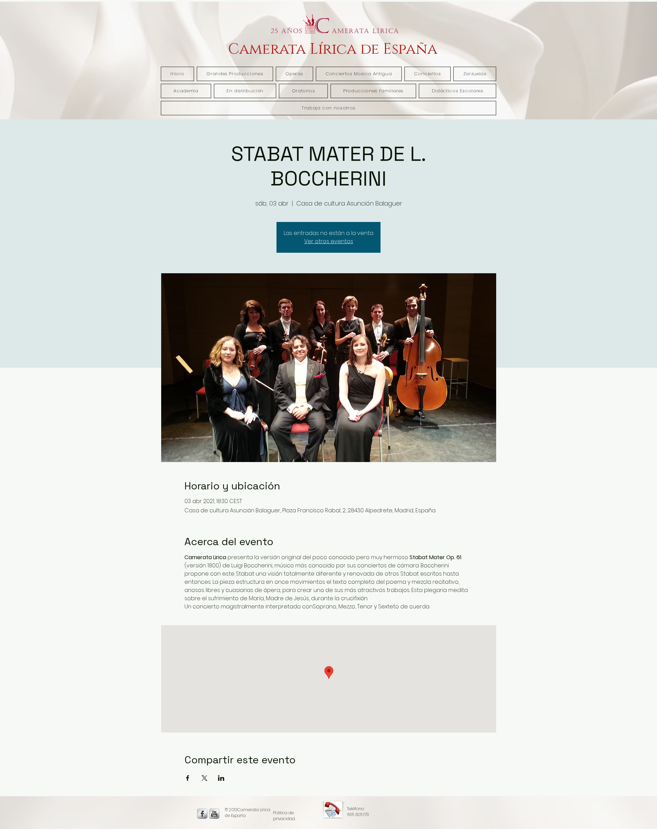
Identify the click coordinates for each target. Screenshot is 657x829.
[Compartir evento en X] (204, 778)
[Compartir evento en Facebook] (187, 778)
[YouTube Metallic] (214, 813)
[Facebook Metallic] (202, 813)
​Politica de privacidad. (284, 815)
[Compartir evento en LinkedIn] (221, 778)
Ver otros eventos (328, 241)
